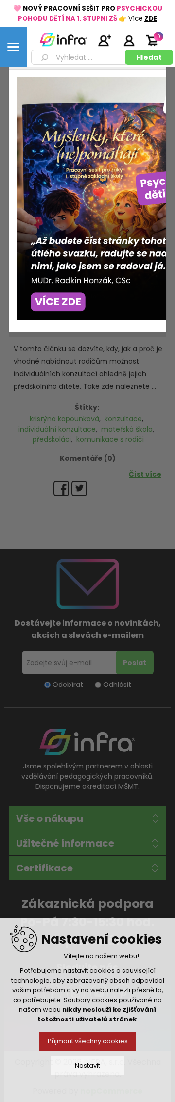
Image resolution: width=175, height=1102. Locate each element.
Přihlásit (129, 40)
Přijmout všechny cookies (88, 1041)
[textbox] (79, 57)
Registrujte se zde (104, 40)
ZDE (150, 18)
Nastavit (87, 1065)
